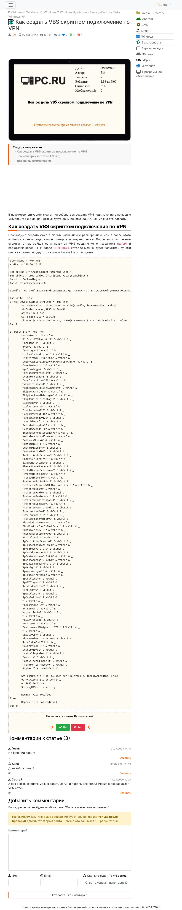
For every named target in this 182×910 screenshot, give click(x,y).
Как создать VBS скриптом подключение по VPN (52, 151)
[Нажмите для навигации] (11, 5)
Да (64, 727)
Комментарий (18, 830)
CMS (144, 25)
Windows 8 (67, 12)
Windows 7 (51, 12)
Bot (14, 35)
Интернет (148, 66)
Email (47, 875)
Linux (144, 30)
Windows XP (16, 16)
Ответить (125, 757)
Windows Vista (110, 12)
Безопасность (151, 42)
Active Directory (152, 13)
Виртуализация (152, 48)
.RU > (164, 5)
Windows (18, 12)
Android (147, 19)
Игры (146, 60)
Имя (14, 875)
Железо (147, 54)
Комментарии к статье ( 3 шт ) (39, 156)
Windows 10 (34, 12)
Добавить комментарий (34, 160)
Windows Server (87, 12)
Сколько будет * (106, 875)
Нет (79, 727)
